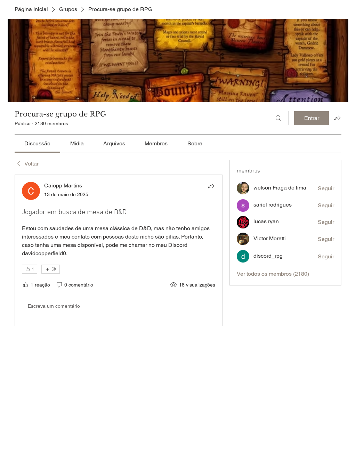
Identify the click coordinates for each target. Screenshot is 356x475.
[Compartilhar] (211, 186)
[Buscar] (278, 118)
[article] (118, 250)
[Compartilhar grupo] (337, 118)
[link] (37, 143)
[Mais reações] (50, 269)
